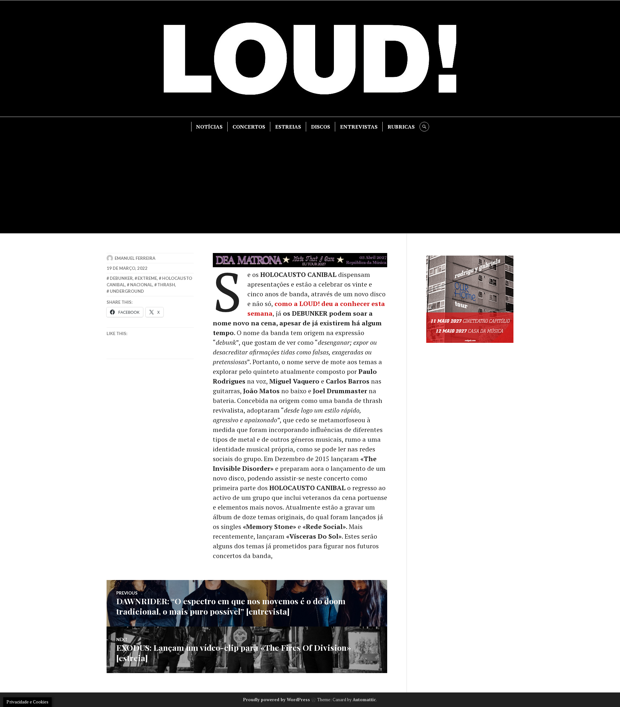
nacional (141, 284)
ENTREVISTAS (358, 126)
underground (127, 291)
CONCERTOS (248, 126)
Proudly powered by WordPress (276, 699)
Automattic (364, 699)
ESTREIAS (288, 126)
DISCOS (320, 126)
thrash (166, 284)
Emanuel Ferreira (135, 258)
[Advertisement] (310, 180)
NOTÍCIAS (209, 126)
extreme (147, 278)
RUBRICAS (401, 126)
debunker (121, 278)
